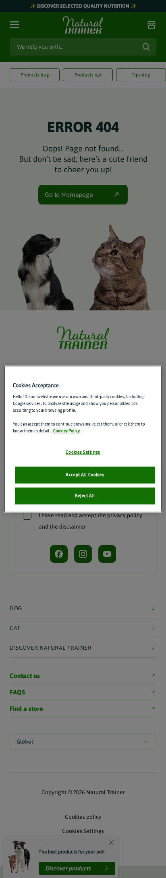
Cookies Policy (66, 431)
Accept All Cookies (85, 475)
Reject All (85, 495)
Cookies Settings (83, 452)
